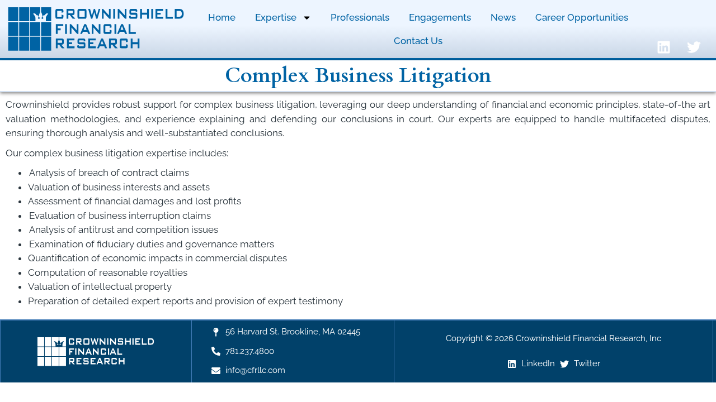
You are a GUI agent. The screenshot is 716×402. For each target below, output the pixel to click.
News (503, 17)
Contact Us (418, 40)
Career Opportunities (581, 17)
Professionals (360, 17)
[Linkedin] (664, 47)
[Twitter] (694, 47)
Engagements (440, 17)
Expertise (275, 17)
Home (221, 17)
